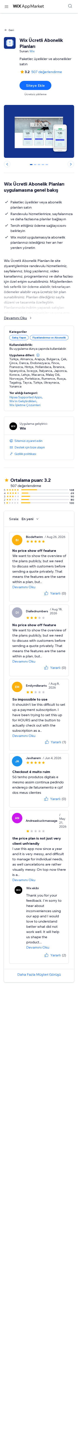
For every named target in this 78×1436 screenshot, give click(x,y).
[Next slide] (71, 164)
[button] (38, 355)
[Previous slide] (7, 164)
